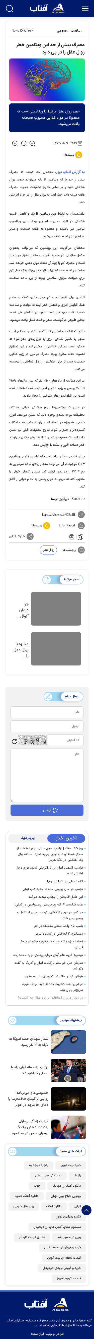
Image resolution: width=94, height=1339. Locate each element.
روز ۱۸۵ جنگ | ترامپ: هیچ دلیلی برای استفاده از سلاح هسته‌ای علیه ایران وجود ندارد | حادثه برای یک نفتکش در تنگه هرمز (50, 854)
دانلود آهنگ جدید (27, 1196)
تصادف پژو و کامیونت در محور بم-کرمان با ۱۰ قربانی (52, 944)
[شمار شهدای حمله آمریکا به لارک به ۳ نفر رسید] (67, 1041)
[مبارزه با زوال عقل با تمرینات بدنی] (56, 649)
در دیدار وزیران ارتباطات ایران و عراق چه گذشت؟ (50, 997)
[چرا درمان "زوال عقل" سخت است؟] (56, 609)
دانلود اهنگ (54, 1206)
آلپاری (77, 1206)
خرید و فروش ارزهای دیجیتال (62, 1268)
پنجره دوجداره (38, 1165)
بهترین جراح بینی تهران (66, 1196)
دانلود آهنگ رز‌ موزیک (66, 1185)
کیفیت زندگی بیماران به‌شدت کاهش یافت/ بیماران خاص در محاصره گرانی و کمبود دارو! (30, 1127)
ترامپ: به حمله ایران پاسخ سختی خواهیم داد (29, 1070)
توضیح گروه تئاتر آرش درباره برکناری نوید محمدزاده (48, 955)
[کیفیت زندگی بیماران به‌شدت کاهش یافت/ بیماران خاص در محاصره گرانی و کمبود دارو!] (67, 1127)
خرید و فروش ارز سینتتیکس (62, 1247)
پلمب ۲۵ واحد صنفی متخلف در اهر (58, 926)
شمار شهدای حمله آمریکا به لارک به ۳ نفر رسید (28, 1042)
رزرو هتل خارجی (23, 1206)
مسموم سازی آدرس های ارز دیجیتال (57, 1227)
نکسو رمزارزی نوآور (68, 1216)
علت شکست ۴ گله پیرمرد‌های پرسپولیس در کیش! (49, 904)
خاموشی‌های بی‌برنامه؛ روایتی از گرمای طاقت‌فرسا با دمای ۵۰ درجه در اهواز (28, 1099)
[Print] (71, 536)
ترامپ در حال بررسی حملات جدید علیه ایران (53, 889)
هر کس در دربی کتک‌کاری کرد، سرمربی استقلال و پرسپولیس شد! (50, 915)
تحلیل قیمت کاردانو (32, 1237)
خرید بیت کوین (70, 1165)
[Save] (80, 537)
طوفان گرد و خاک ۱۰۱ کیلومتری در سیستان (54, 976)
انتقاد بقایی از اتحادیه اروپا (65, 881)
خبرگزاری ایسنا (60, 499)
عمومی (62, 30)
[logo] (48, 8)
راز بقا (77, 1175)
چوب (37, 1185)
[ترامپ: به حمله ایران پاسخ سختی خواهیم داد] (67, 1070)
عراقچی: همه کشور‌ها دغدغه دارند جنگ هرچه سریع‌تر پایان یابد (52, 987)
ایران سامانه (37, 1334)
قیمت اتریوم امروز (69, 1278)
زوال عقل (48, 550)
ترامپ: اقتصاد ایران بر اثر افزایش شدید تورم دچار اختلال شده (49, 870)
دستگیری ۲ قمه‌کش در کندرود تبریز (59, 933)
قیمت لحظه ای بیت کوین (64, 1257)
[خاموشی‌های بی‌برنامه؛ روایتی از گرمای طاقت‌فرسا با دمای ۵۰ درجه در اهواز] (67, 1098)
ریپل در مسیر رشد (69, 1237)
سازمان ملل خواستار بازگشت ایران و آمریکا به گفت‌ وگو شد (48, 965)
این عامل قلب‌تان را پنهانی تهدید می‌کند (56, 896)
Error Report (67, 525)
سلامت (75, 30)
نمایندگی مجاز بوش (48, 1175)
